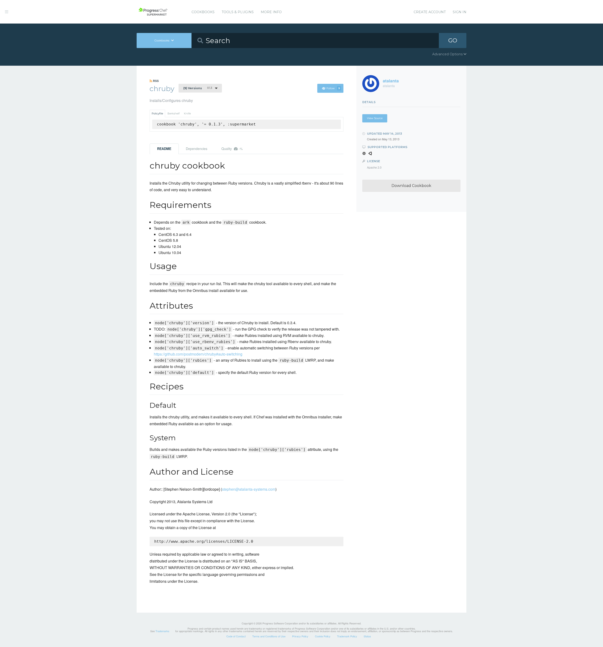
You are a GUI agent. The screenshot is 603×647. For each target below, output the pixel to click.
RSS (155, 81)
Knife (187, 113)
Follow (333, 88)
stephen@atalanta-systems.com (248, 489)
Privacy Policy (300, 636)
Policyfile (157, 113)
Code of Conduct (236, 636)
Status (367, 636)
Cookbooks (203, 12)
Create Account (430, 12)
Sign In (459, 12)
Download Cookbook (411, 185)
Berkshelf (173, 113)
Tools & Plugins (238, 12)
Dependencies (196, 148)
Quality (232, 148)
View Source (375, 118)
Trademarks (162, 631)
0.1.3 (197, 88)
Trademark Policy (347, 636)
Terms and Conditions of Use (268, 636)
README (164, 148)
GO (452, 40)
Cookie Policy (322, 636)
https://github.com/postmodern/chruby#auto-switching (198, 354)
